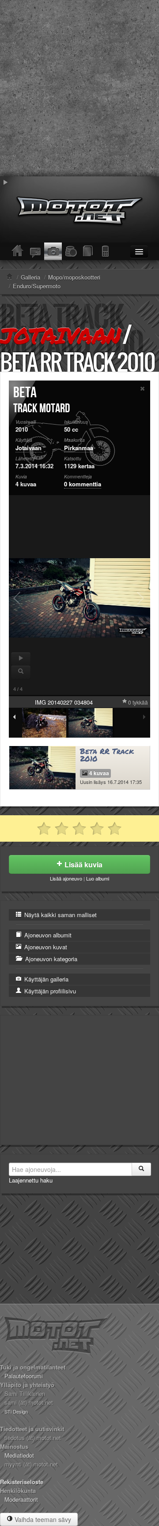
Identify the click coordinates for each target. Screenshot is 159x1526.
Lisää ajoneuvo (66, 878)
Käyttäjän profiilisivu (49, 991)
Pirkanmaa (78, 448)
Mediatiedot (19, 1455)
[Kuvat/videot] (53, 251)
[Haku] (141, 1169)
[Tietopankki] (88, 251)
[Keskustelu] (35, 251)
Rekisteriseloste (21, 1481)
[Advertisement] (79, 88)
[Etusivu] (17, 251)
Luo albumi (97, 878)
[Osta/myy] (71, 251)
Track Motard (41, 408)
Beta (25, 393)
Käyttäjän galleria (45, 979)
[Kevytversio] (106, 251)
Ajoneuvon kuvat (45, 947)
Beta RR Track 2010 (107, 755)
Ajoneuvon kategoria (50, 959)
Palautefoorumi (23, 1376)
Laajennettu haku (31, 1180)
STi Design (16, 1411)
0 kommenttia (82, 484)
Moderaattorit (21, 1499)
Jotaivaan (60, 335)
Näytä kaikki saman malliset (60, 914)
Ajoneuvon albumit (47, 935)
